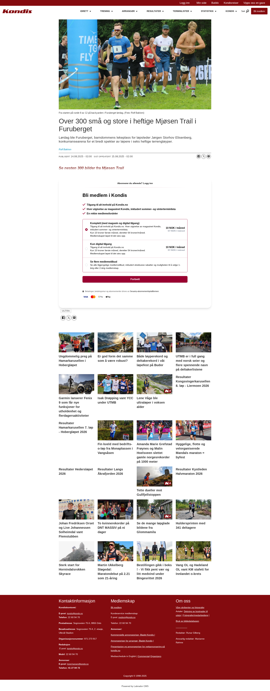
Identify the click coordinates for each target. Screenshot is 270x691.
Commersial (144, 656)
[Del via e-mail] (208, 156)
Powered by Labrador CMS (135, 686)
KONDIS (230, 11)
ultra (66, 311)
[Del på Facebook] (198, 156)
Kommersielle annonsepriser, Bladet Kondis (132, 635)
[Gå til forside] (17, 11)
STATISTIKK (207, 11)
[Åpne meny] (247, 11)
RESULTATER (154, 11)
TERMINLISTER (181, 11)
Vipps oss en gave (254, 2)
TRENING (105, 11)
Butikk (215, 2)
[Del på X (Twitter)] (203, 156)
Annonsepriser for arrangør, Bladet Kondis (131, 641)
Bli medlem (259, 11)
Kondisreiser (231, 2)
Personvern (181, 627)
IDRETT (84, 11)
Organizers (155, 656)
